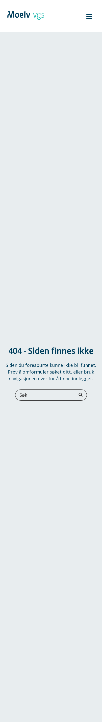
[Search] (81, 395)
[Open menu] (89, 16)
